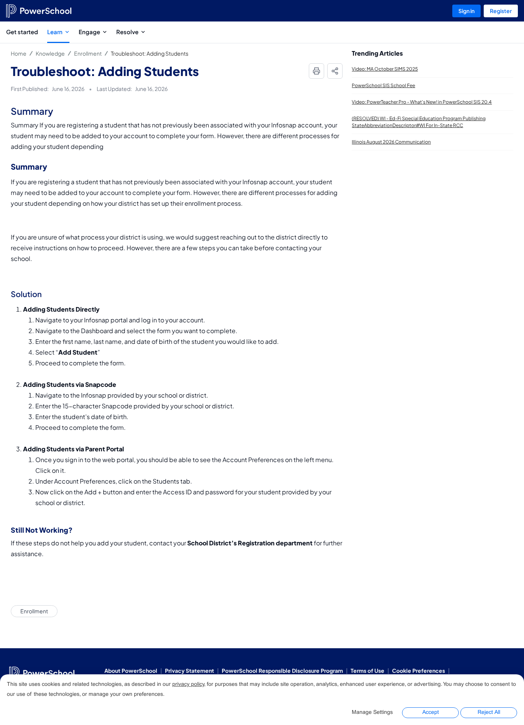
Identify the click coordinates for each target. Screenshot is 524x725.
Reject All (489, 712)
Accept (430, 712)
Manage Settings (372, 712)
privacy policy (188, 684)
